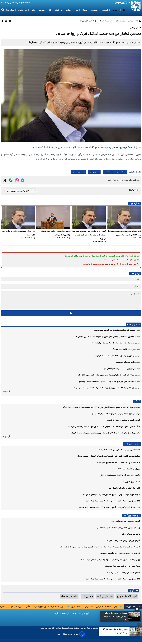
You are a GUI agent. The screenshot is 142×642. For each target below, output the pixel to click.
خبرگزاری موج (126, 147)
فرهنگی (85, 10)
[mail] (10, 21)
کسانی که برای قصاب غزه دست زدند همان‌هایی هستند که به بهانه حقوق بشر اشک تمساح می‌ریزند (89, 235)
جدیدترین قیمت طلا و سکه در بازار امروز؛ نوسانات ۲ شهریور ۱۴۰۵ (115, 616)
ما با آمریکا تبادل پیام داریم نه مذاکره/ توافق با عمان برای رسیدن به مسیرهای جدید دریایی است (104, 432)
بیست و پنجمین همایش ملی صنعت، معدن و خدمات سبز (118, 527)
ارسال (71, 313)
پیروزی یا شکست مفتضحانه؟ (129, 468)
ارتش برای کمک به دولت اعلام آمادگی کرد (124, 488)
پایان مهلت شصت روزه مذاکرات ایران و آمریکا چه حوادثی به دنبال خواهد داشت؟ (110, 559)
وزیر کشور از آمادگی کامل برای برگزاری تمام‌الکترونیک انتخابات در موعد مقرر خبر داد (109, 507)
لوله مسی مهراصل (69, 596)
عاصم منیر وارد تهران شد (131, 481)
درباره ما (73, 613)
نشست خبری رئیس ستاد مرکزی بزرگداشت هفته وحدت (119, 449)
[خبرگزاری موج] (136, 6)
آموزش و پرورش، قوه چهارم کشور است (125, 521)
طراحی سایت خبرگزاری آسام (67, 634)
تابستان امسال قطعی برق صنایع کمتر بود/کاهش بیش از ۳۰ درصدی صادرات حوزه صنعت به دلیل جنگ (101, 407)
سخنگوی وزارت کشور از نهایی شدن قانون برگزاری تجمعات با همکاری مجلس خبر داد (109, 456)
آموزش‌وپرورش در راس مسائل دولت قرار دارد (123, 540)
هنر (76, 10)
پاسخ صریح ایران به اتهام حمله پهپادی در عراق (122, 566)
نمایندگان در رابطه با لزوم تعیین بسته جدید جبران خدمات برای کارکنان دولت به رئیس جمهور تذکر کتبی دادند (100, 546)
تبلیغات (56, 613)
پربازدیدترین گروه (132, 515)
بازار (50, 10)
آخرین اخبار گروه (132, 444)
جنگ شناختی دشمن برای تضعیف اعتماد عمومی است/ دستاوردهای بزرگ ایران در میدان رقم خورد (104, 426)
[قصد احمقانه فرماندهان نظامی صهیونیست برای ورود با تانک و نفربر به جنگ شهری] (124, 217)
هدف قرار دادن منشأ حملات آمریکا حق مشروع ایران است (118, 462)
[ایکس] (5, 180)
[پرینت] (6, 21)
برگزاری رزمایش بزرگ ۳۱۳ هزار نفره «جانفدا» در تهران (120, 475)
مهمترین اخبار (133, 324)
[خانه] (124, 10)
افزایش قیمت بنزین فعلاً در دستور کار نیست (123, 420)
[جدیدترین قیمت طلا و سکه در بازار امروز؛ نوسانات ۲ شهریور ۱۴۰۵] (134, 616)
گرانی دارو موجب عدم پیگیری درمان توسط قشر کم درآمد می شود (115, 413)
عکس (33, 10)
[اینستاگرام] (17, 180)
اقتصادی (105, 10)
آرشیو (7, 391)
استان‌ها (42, 10)
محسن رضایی (111, 147)
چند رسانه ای (22, 10)
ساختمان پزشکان (105, 596)
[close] (137, 609)
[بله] (11, 180)
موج (81, 628)
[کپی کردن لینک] (21, 191)
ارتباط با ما (84, 613)
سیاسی (115, 10)
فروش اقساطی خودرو (127, 596)
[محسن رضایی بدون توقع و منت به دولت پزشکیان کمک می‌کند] (53, 217)
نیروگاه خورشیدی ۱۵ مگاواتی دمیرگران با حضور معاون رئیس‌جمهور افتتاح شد (111, 494)
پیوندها (64, 613)
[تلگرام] (22, 180)
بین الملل (59, 10)
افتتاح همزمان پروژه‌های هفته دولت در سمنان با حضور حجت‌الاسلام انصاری (112, 500)
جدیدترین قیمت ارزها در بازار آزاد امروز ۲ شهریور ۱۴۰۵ (115, 631)
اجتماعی (94, 10)
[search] (3, 9)
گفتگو (137, 401)
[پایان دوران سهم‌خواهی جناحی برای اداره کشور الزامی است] (18, 217)
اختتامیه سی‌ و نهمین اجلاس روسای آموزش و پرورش (120, 553)
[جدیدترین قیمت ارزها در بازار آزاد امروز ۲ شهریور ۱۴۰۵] (136, 631)
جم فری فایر (87, 596)
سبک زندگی (9, 10)
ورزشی (69, 10)
